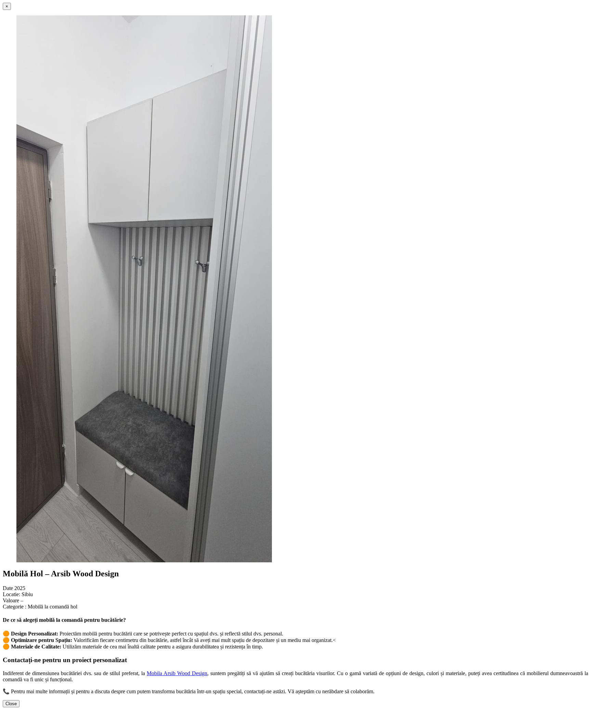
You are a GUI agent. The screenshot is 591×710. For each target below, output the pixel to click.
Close (11, 703)
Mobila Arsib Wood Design (177, 673)
